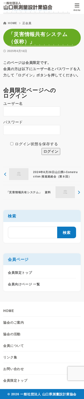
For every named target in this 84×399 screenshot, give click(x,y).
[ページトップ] (74, 389)
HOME (12, 23)
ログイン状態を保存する (36, 144)
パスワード (13, 122)
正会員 (26, 23)
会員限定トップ (20, 272)
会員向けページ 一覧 (24, 284)
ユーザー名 (13, 104)
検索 (12, 216)
